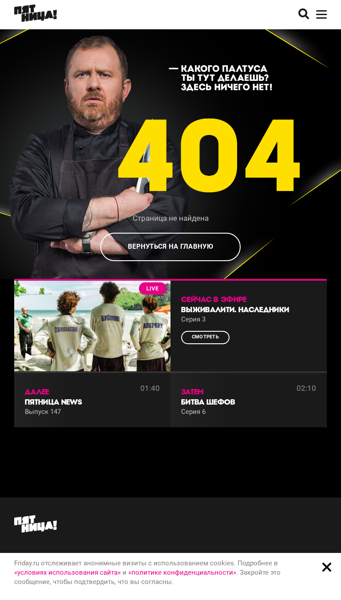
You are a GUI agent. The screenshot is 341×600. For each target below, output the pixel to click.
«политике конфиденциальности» (182, 572)
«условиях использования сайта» (67, 572)
